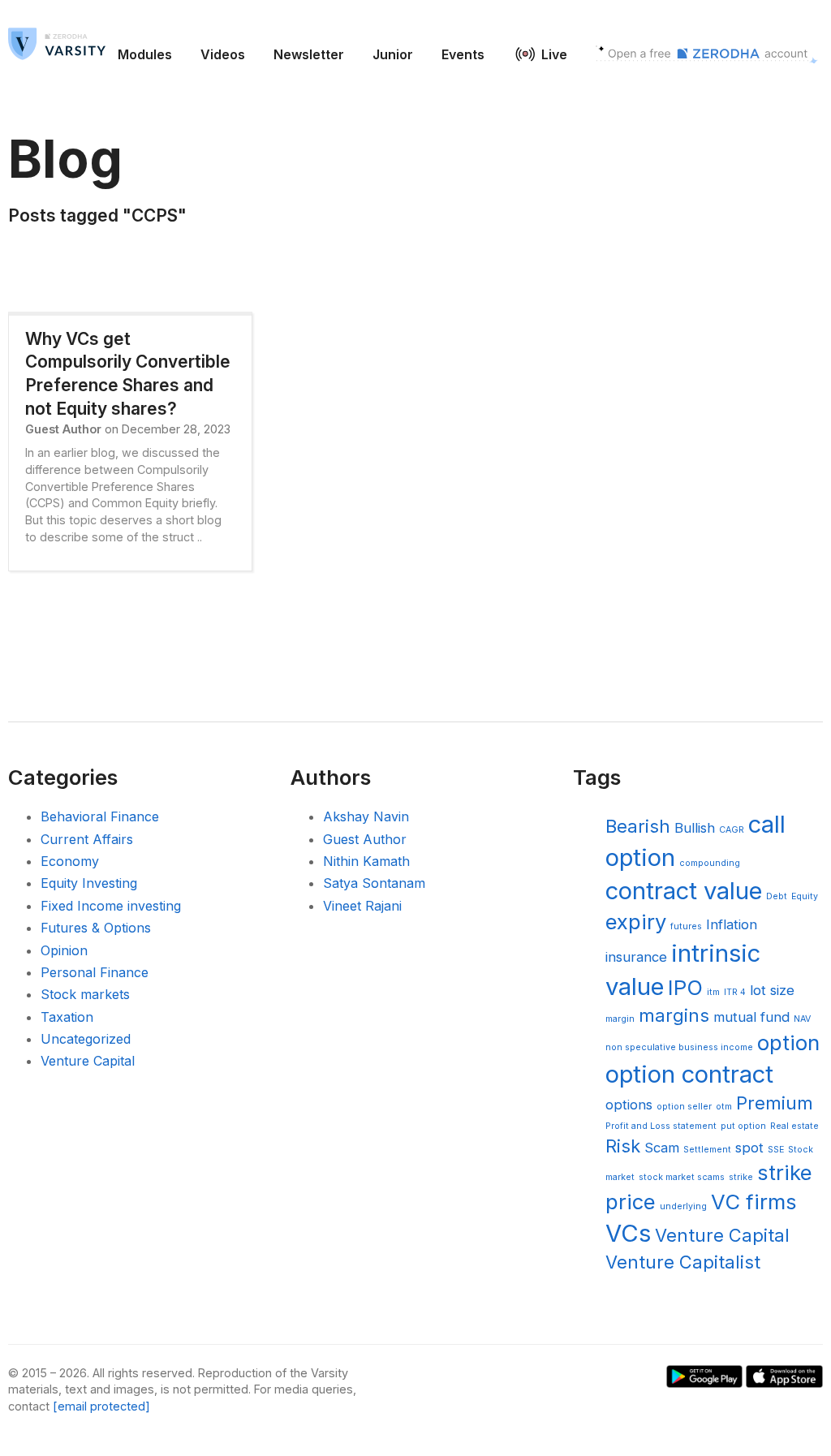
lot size (772, 990)
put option (743, 1126)
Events (462, 54)
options (628, 1104)
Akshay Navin (366, 816)
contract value (683, 891)
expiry (635, 921)
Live (554, 54)
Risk (622, 1146)
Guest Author (365, 839)
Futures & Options (96, 928)
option (788, 1042)
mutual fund (751, 1017)
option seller (684, 1106)
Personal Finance (95, 972)
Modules (145, 54)
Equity (804, 896)
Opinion (64, 950)
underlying (683, 1206)
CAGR (731, 830)
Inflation (731, 924)
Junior (392, 54)
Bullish (694, 828)
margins (674, 1015)
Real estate (794, 1126)
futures (686, 926)
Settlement (707, 1149)
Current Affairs (87, 839)
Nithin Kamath (366, 861)
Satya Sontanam (374, 883)
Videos (222, 54)
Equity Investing (89, 883)
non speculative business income (679, 1047)
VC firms (754, 1201)
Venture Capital (88, 1061)
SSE (776, 1149)
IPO (685, 987)
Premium (774, 1103)
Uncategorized (86, 1039)
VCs (628, 1233)
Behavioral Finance (100, 816)
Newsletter (308, 54)
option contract (689, 1074)
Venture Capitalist (682, 1262)
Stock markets (85, 994)
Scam (661, 1147)
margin (620, 1019)
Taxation (67, 1017)
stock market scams (682, 1177)
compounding (709, 863)
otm (724, 1106)
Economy (70, 861)
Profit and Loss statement (661, 1126)
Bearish (637, 826)
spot (749, 1147)
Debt (776, 896)
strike (741, 1177)
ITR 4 (735, 992)
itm (713, 992)
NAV (802, 1019)
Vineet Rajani (362, 906)
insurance (636, 957)
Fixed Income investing (111, 906)
